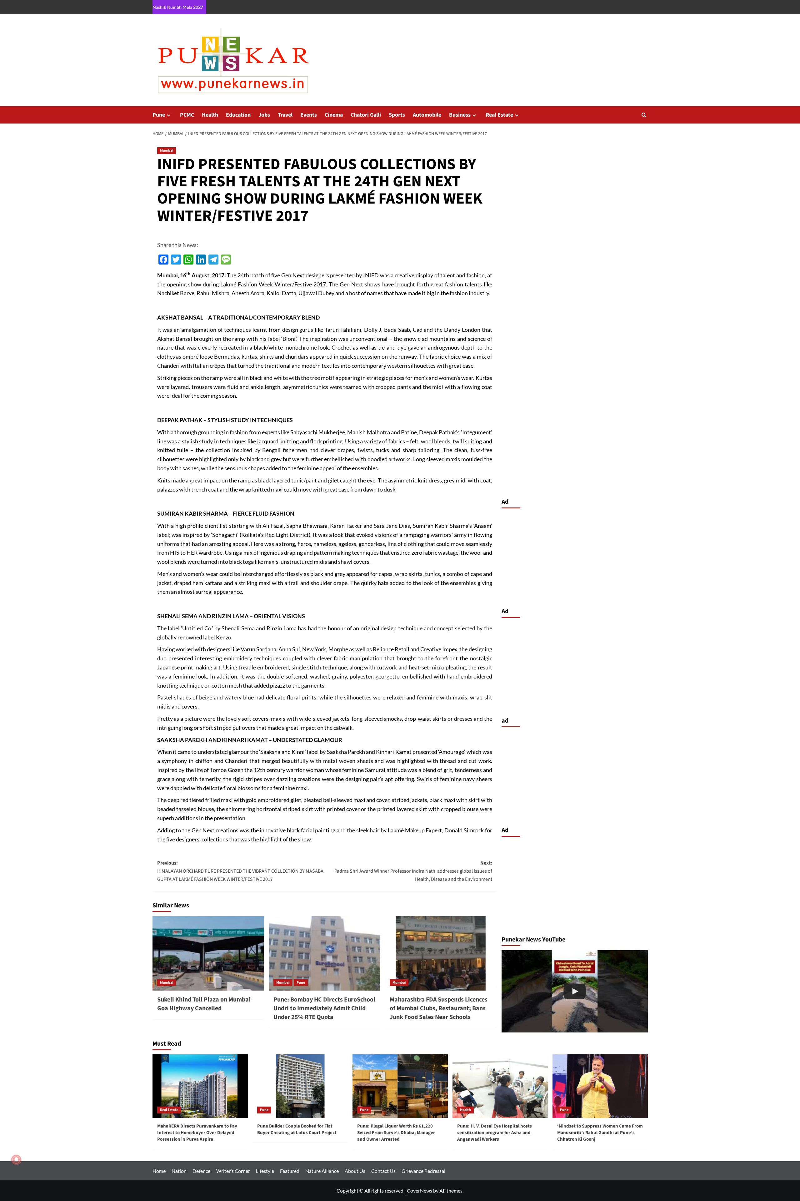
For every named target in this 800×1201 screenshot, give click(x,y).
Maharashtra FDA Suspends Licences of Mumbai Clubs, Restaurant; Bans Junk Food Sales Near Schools (439, 1008)
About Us (355, 1171)
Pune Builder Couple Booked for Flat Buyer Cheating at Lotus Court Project (297, 1129)
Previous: (240, 871)
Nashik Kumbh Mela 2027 (177, 7)
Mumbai (166, 150)
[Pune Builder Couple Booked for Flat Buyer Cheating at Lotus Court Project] (300, 1086)
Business (460, 115)
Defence (201, 1171)
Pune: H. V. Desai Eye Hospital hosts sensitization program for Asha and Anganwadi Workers (494, 1133)
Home (159, 1171)
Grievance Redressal (423, 1171)
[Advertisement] (575, 556)
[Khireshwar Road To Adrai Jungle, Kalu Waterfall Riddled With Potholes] (575, 991)
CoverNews (419, 1190)
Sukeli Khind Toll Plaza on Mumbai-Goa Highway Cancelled (205, 1004)
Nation (179, 1171)
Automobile (427, 115)
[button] (644, 114)
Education (238, 115)
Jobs (264, 115)
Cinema (334, 115)
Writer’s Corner (233, 1171)
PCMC (187, 115)
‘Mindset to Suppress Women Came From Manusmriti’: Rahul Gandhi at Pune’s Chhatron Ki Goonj (600, 1133)
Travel (285, 115)
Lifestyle (265, 1171)
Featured (289, 1171)
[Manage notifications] (16, 1160)
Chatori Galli (366, 115)
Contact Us (383, 1171)
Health (210, 115)
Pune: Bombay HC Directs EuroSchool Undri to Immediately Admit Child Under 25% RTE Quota (324, 1008)
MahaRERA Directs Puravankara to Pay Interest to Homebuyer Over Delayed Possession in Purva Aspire (197, 1133)
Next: (413, 871)
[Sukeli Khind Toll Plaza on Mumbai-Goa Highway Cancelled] (208, 953)
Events (308, 115)
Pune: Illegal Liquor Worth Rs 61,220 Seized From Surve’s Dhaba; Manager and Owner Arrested (396, 1133)
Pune (158, 115)
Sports (397, 115)
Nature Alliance (322, 1171)
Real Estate (499, 115)
